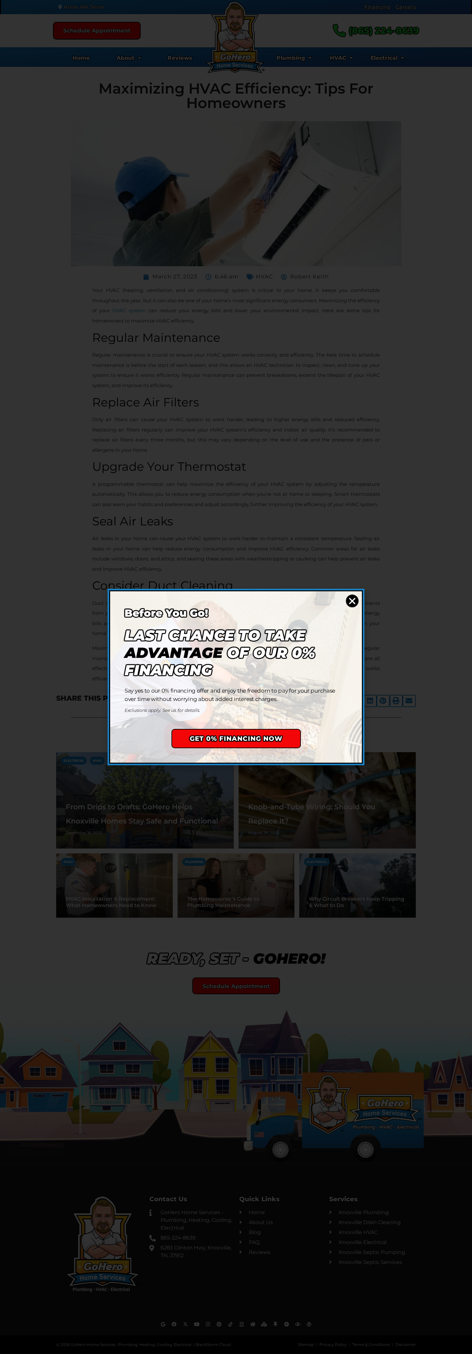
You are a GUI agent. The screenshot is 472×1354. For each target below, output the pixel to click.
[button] (352, 601)
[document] (236, 677)
